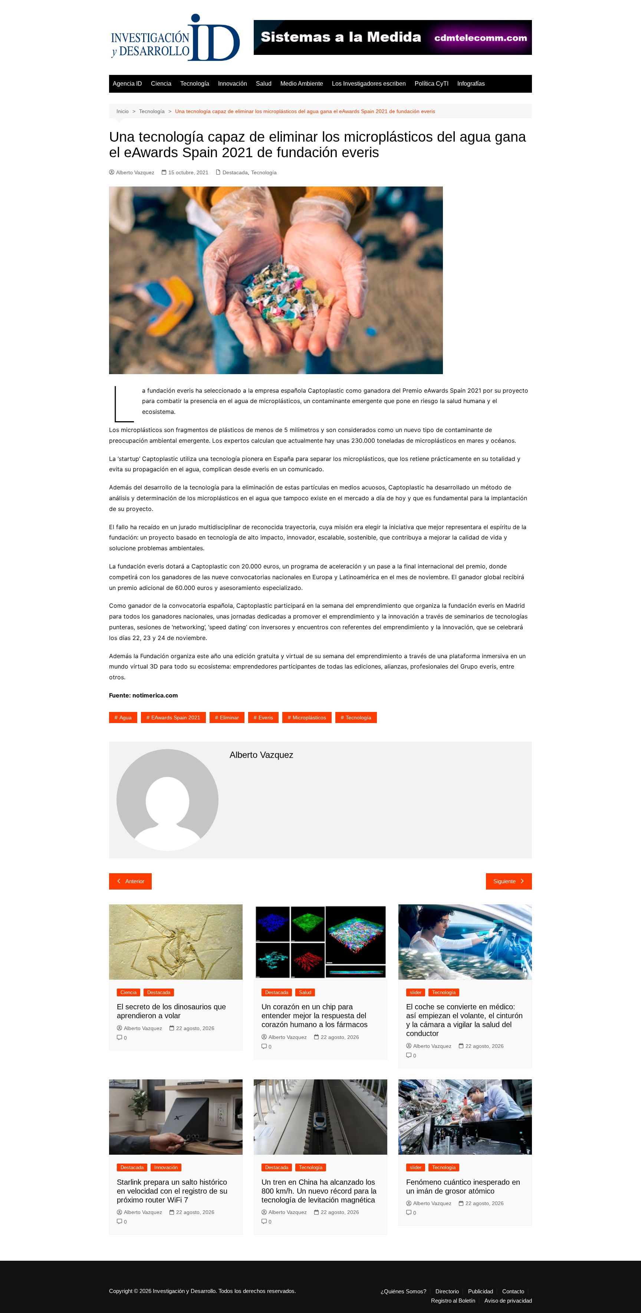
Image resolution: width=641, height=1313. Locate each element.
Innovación (232, 83)
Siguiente (504, 881)
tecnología (358, 717)
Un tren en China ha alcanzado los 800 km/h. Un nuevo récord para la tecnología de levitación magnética (319, 1191)
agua (125, 717)
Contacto (513, 1291)
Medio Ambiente (301, 83)
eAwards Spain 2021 (175, 717)
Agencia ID (127, 83)
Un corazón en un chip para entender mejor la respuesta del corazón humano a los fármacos (315, 1016)
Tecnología (194, 83)
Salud (264, 83)
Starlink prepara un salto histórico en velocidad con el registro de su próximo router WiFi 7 (172, 1191)
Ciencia (161, 83)
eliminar (229, 717)
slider (415, 992)
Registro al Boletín (453, 1301)
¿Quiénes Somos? (403, 1291)
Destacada (235, 172)
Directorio (447, 1291)
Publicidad (480, 1291)
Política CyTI (431, 83)
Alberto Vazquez (135, 172)
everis (266, 717)
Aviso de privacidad (508, 1301)
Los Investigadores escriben (369, 83)
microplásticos (309, 717)
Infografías (471, 83)
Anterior (134, 881)
